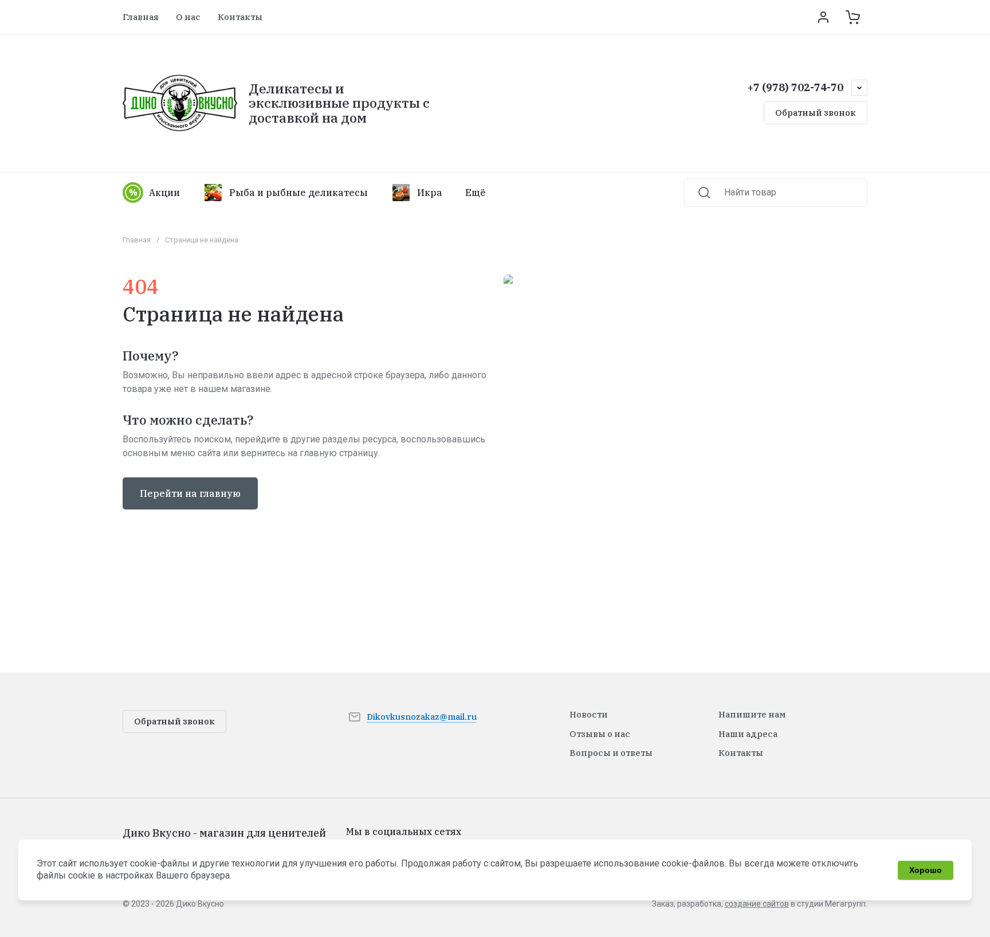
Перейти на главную (190, 493)
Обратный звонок (815, 112)
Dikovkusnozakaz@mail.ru (422, 716)
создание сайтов (757, 903)
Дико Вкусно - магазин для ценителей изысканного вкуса (224, 839)
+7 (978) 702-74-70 (795, 87)
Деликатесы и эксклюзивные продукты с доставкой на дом (339, 103)
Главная (137, 240)
